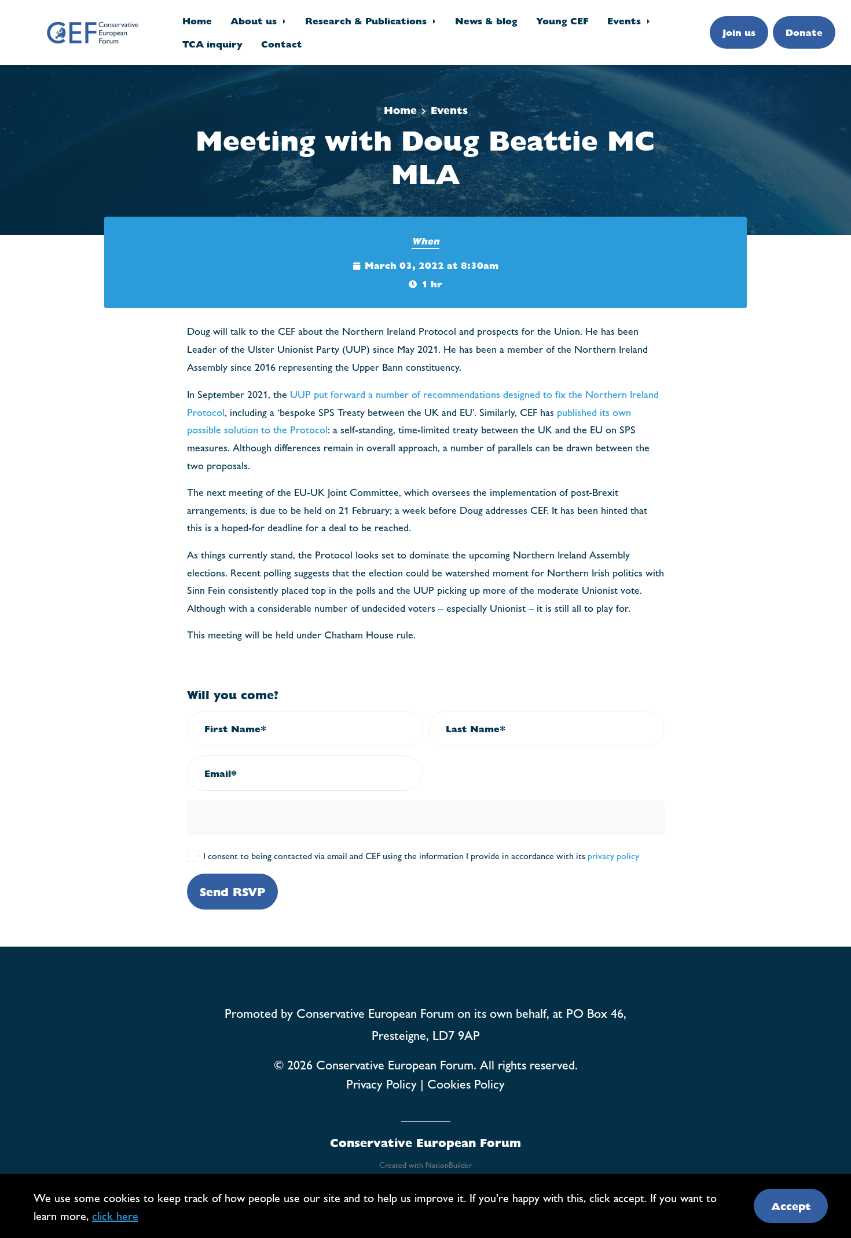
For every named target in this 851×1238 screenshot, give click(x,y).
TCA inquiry (212, 43)
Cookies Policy (466, 1083)
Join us (738, 32)
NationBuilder (449, 1164)
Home (197, 20)
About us (255, 20)
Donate (804, 32)
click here (115, 1215)
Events (625, 20)
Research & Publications (367, 20)
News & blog (486, 20)
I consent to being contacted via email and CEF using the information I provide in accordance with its (421, 855)
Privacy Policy (381, 1083)
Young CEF (562, 20)
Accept (791, 1206)
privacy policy (613, 855)
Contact (281, 43)
